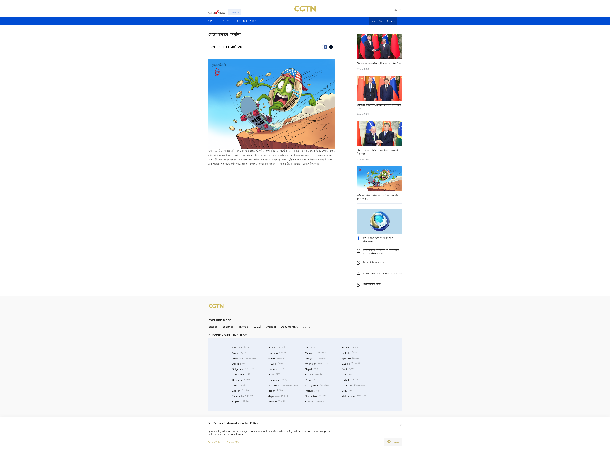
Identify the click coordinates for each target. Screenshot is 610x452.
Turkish (350, 379)
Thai (347, 374)
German (277, 352)
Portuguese (317, 385)
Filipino (240, 401)
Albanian (240, 347)
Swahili (351, 363)
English (213, 326)
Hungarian (278, 379)
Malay (316, 352)
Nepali (312, 369)
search (392, 21)
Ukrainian (353, 385)
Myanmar (317, 363)
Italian (276, 390)
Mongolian (315, 358)
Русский (271, 326)
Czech (239, 385)
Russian (314, 401)
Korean (276, 401)
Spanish (350, 358)
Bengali (239, 363)
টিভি (373, 21)
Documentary (289, 326)
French (276, 347)
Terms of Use (233, 442)
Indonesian (283, 385)
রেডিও (380, 21)
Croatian (241, 379)
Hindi (274, 374)
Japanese (278, 396)
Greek (276, 358)
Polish (312, 379)
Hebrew (276, 369)
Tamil (348, 369)
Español (227, 326)
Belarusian (244, 358)
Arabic (239, 352)
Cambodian (241, 374)
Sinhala (349, 352)
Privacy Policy (214, 442)
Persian (313, 374)
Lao (310, 347)
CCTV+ (307, 326)
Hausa (275, 363)
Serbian (350, 347)
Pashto (312, 390)
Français (242, 326)
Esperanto (243, 396)
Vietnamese (354, 396)
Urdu (347, 390)
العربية (257, 326)
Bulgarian (243, 369)
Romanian (315, 396)
